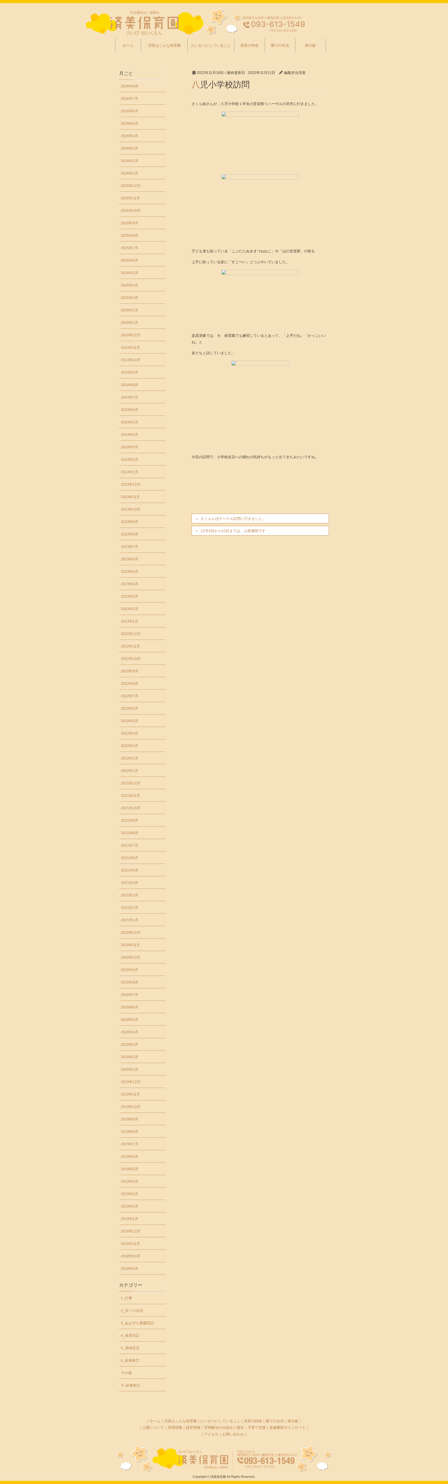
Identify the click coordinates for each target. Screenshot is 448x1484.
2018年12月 (131, 1231)
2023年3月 (129, 596)
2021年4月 (129, 883)
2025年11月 (130, 198)
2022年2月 (129, 758)
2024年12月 (131, 335)
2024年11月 (130, 347)
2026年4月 (129, 136)
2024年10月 (131, 360)
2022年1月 (129, 771)
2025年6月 (129, 260)
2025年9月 (129, 223)
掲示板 (293, 1421)
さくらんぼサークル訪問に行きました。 (233, 519)
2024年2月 (129, 459)
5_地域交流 (130, 1348)
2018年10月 (131, 1256)
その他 (126, 1373)
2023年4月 (129, 584)
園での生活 (275, 1421)
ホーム (155, 1421)
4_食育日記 (130, 1335)
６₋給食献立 (130, 1385)
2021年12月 (131, 783)
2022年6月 (129, 708)
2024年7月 (129, 397)
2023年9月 (129, 522)
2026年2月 (129, 161)
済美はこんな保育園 (180, 1421)
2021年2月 (129, 907)
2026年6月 (129, 111)
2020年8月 (129, 982)
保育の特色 (253, 1421)
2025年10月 (131, 210)
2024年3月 (129, 447)
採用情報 (175, 1427)
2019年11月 (130, 1094)
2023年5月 (129, 571)
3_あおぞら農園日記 (137, 1323)
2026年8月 (129, 86)
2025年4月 (129, 285)
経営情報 (193, 1427)
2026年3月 (129, 148)
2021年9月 (129, 820)
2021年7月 (129, 845)
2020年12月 (131, 932)
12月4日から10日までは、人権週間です (233, 531)
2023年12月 (131, 484)
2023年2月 (129, 609)
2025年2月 (129, 310)
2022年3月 (129, 746)
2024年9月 (129, 372)
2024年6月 (129, 410)
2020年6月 (129, 1007)
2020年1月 (129, 1069)
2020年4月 (129, 1032)
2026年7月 (129, 98)
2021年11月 (130, 795)
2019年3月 (129, 1194)
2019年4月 (129, 1181)
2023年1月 (129, 621)
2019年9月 (129, 1119)
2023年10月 (131, 509)
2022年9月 (129, 671)
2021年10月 (131, 808)
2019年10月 (131, 1107)
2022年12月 (131, 634)
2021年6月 (129, 858)
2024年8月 (129, 385)
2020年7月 (129, 995)
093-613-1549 (278, 24)
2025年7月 (129, 248)
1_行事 (126, 1298)
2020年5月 (129, 1020)
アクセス (211, 1434)
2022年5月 (129, 721)
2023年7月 (129, 547)
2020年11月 (130, 945)
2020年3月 (129, 1044)
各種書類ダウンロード (287, 1427)
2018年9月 (129, 1268)
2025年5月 (129, 273)
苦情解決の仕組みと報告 (224, 1427)
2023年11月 (130, 497)
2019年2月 (129, 1206)
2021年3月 (129, 895)
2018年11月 (130, 1244)
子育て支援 (257, 1427)
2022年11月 (130, 646)
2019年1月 (129, 1219)
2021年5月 (129, 870)
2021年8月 (129, 833)
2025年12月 (131, 186)
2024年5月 (129, 422)
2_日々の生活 (132, 1310)
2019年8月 (129, 1132)
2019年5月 (129, 1169)
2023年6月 (129, 559)
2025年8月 (129, 235)
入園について (153, 1427)
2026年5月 (129, 123)
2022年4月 (129, 733)
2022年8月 (129, 683)
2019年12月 (131, 1082)
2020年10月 (131, 957)
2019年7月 (129, 1144)
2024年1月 (129, 472)
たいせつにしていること (220, 1421)
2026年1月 (129, 173)
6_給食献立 (130, 1360)
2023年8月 (129, 534)
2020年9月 (129, 970)
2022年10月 (131, 659)
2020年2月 (129, 1057)
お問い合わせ (233, 1434)
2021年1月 (129, 920)
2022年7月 (129, 696)
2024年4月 (129, 435)
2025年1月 (129, 323)
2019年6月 (129, 1156)
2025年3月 (129, 298)
